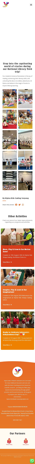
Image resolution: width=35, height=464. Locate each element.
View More (6, 262)
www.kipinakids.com (23, 399)
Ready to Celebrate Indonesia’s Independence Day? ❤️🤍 (16, 333)
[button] (31, 4)
